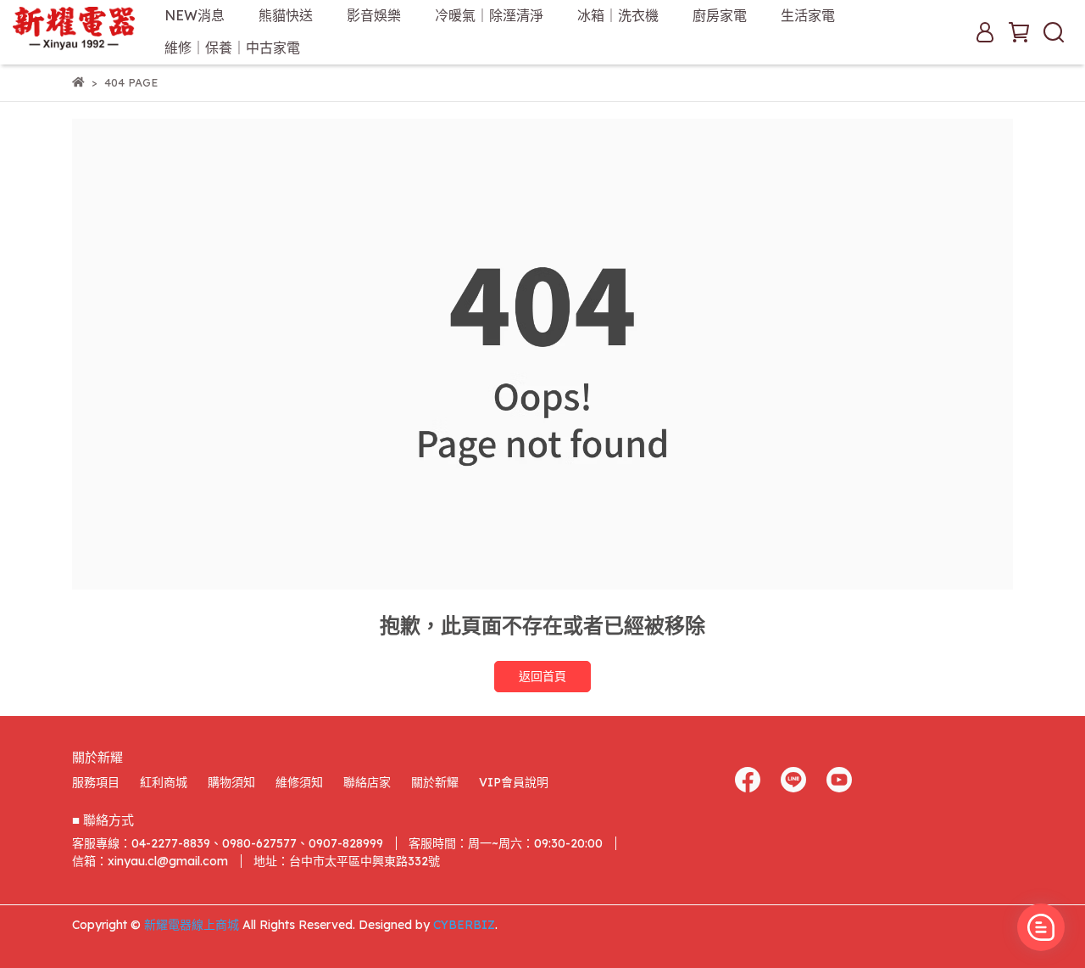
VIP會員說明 (513, 782)
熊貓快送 (286, 15)
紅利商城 (163, 782)
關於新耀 (435, 782)
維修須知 (299, 782)
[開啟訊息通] (1041, 927)
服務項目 (96, 782)
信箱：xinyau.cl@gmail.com (150, 861)
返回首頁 (542, 676)
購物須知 (231, 782)
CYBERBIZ (464, 924)
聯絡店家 (367, 782)
